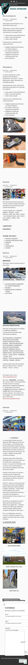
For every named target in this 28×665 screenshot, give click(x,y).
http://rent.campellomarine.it (11, 398)
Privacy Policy (23, 660)
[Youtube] (14, 1)
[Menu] (26, 17)
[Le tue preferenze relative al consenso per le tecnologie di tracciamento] (25, 662)
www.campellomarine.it (10, 377)
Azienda (6, 407)
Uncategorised (13, 70)
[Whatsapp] (16, 1)
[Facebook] (11, 1)
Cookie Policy (23, 661)
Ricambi (6, 182)
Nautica (6, 253)
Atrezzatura (7, 67)
